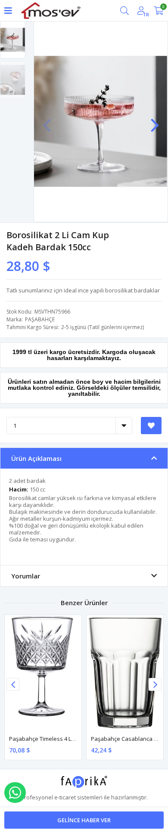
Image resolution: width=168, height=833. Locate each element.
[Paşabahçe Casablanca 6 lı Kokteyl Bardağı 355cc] (125, 672)
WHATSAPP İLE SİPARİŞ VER (15, 792)
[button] (154, 121)
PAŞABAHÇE (40, 319)
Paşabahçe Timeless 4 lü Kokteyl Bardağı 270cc (70, 739)
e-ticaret (65, 797)
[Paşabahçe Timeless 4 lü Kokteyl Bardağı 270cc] (43, 672)
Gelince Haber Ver (84, 820)
